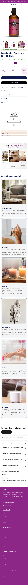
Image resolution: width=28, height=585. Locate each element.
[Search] (21, 4)
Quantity (3, 90)
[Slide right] (26, 44)
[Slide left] (1, 44)
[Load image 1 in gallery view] (6, 44)
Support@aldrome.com (8, 502)
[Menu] (2, 4)
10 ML (4, 531)
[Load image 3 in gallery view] (21, 44)
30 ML (4, 513)
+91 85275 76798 (7, 505)
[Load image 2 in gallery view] (14, 44)
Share (3, 102)
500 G (4, 519)
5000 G (4, 546)
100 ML (4, 516)
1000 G (4, 522)
